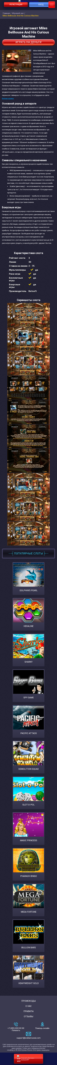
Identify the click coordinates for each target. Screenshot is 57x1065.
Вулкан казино (8, 98)
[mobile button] (51, 4)
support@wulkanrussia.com (29, 1038)
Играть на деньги (28, 42)
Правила (28, 1011)
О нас (28, 1006)
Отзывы (28, 1016)
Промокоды (28, 1001)
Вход (41, 4)
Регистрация (16, 4)
